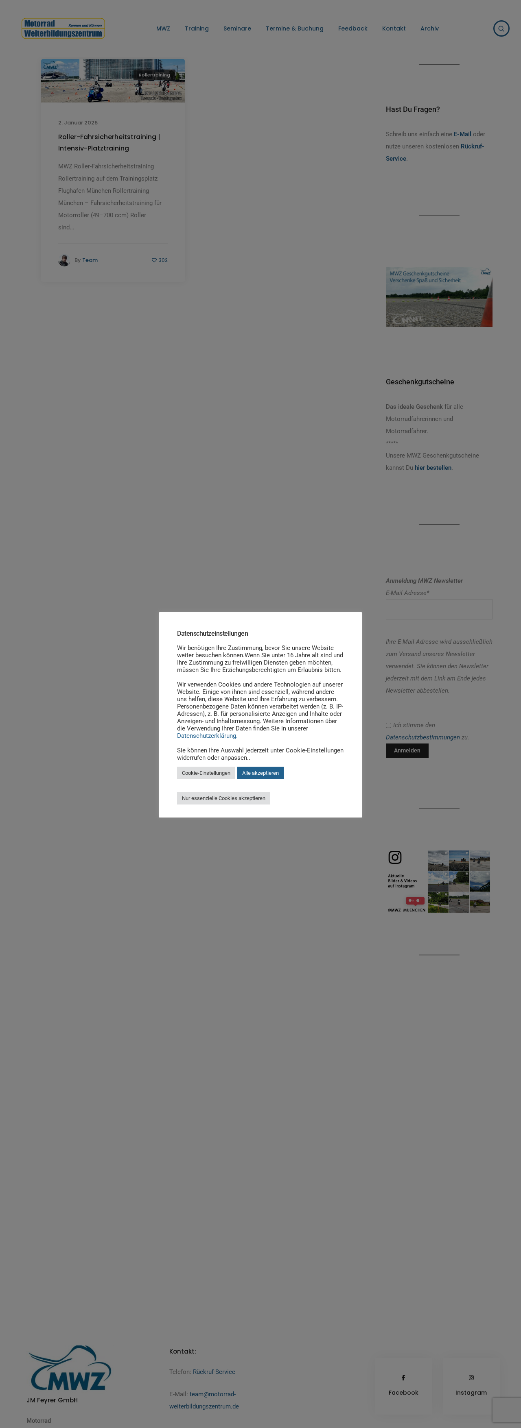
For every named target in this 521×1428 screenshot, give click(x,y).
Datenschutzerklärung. (207, 735)
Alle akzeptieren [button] (260, 773)
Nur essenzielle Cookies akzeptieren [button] (223, 798)
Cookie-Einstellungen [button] (206, 773)
